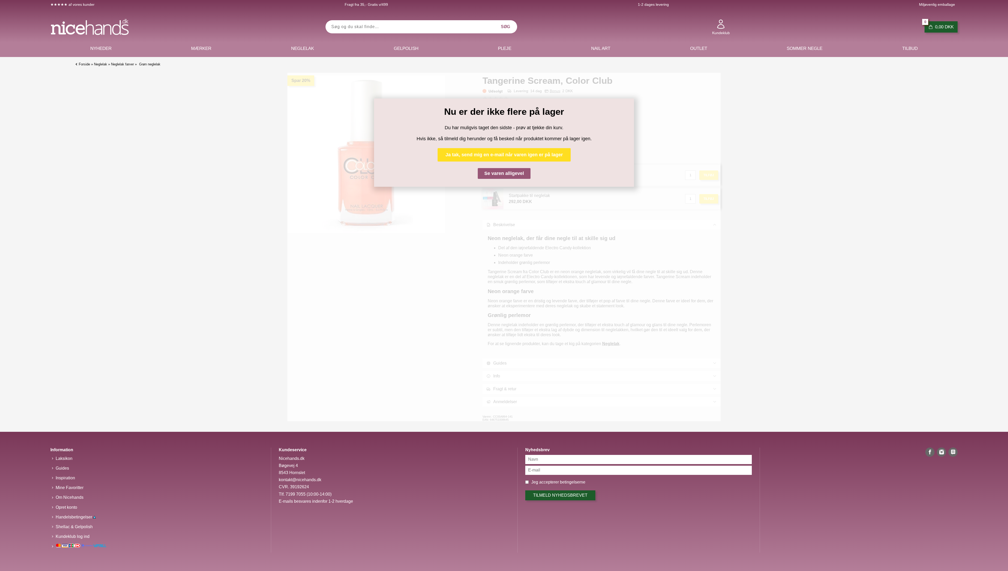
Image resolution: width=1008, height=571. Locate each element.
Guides (62, 468)
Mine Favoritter (69, 487)
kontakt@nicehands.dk (300, 479)
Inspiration (65, 478)
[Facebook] (929, 452)
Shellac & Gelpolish (74, 527)
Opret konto (66, 507)
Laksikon (64, 458)
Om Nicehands (69, 497)
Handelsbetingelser (74, 517)
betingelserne (572, 482)
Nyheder (101, 48)
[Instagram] (941, 452)
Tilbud (910, 48)
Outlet (698, 48)
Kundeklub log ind (73, 536)
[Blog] (953, 452)
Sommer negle (804, 48)
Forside (84, 64)
